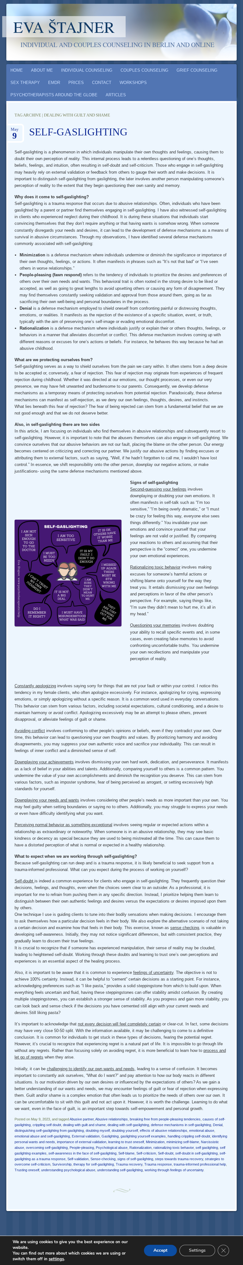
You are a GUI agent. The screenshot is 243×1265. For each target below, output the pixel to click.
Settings (197, 1250)
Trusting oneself (27, 1170)
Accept (160, 1250)
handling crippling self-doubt (189, 1136)
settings (56, 1259)
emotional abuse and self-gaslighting (42, 1136)
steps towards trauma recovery (179, 1159)
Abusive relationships (111, 1119)
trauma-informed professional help (200, 1164)
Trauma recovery (129, 1164)
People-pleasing (82, 1147)
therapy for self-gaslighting (93, 1164)
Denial (217, 1125)
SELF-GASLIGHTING (78, 132)
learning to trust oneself (126, 1142)
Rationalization (140, 1147)
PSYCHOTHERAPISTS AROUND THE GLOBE (53, 94)
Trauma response (158, 1164)
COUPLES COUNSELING (144, 70)
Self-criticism (146, 1153)
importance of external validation (81, 1142)
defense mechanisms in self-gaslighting (181, 1125)
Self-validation (78, 1159)
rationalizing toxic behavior (173, 1147)
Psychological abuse (112, 1147)
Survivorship (62, 1164)
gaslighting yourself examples (143, 1136)
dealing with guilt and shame (84, 1125)
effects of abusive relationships (163, 1130)
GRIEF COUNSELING (197, 70)
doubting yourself (125, 1130)
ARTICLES (116, 94)
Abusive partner (82, 1119)
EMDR (54, 82)
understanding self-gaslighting (120, 1170)
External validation (86, 1136)
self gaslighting (207, 1147)
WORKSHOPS (133, 82)
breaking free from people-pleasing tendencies (165, 1119)
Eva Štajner (64, 26)
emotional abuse (201, 1130)
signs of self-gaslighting (135, 1159)
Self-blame (126, 1153)
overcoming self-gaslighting (47, 1147)
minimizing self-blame (182, 1142)
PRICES (76, 82)
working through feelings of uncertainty (174, 1170)
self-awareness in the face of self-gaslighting (82, 1153)
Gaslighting (110, 1136)
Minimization (155, 1142)
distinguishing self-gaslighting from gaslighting (49, 1130)
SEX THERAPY (25, 82)
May (15, 131)
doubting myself (98, 1130)
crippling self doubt (47, 1125)
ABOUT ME (42, 70)
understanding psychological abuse (68, 1170)
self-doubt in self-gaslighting (196, 1153)
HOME (16, 70)
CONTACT (101, 82)
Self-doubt (165, 1153)
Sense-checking (102, 1159)
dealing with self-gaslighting (128, 1125)
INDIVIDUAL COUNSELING (86, 70)
